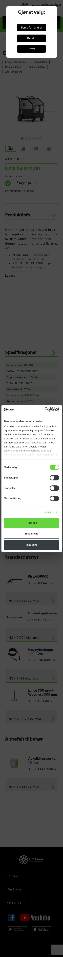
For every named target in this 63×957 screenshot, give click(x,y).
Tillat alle (31, 522)
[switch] (54, 477)
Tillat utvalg (31, 533)
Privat (31, 49)
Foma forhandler (31, 27)
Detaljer (48, 512)
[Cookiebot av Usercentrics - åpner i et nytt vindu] (45, 409)
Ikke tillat (31, 544)
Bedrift (31, 38)
